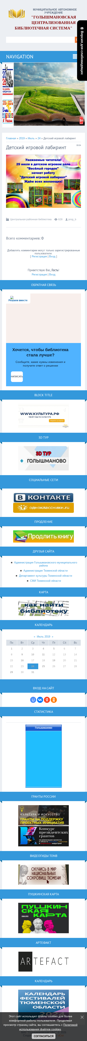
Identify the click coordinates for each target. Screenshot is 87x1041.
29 (11, 672)
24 (39, 138)
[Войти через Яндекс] (47, 700)
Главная (11, 138)
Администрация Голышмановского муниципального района (45, 564)
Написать (17, 376)
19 (53, 660)
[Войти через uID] (33, 700)
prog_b (72, 219)
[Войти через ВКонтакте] (40, 700)
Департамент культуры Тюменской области (45, 575)
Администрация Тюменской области (45, 570)
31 (32, 672)
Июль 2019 (43, 636)
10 (32, 654)
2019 (22, 138)
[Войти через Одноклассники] (54, 700)
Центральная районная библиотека (31, 219)
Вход (52, 256)
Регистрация (39, 256)
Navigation (19, 56)
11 (43, 654)
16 (22, 660)
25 (43, 666)
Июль (31, 138)
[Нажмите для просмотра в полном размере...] (43, 211)
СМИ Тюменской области (45, 580)
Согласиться (43, 1036)
